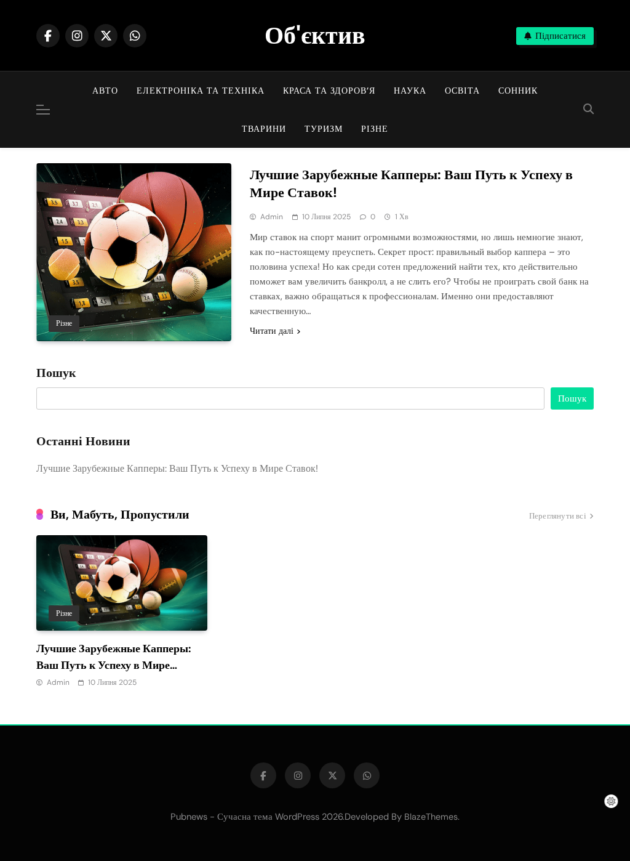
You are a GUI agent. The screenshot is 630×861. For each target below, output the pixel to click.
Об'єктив (315, 35)
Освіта (462, 90)
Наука (410, 90)
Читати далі (271, 330)
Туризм (324, 128)
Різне (374, 128)
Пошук (56, 373)
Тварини (264, 128)
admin (271, 216)
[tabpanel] (121, 612)
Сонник (518, 90)
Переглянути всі (557, 516)
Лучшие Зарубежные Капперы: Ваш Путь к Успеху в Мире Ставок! (411, 183)
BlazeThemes (431, 816)
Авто (105, 90)
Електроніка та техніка (201, 90)
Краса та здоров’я (329, 90)
